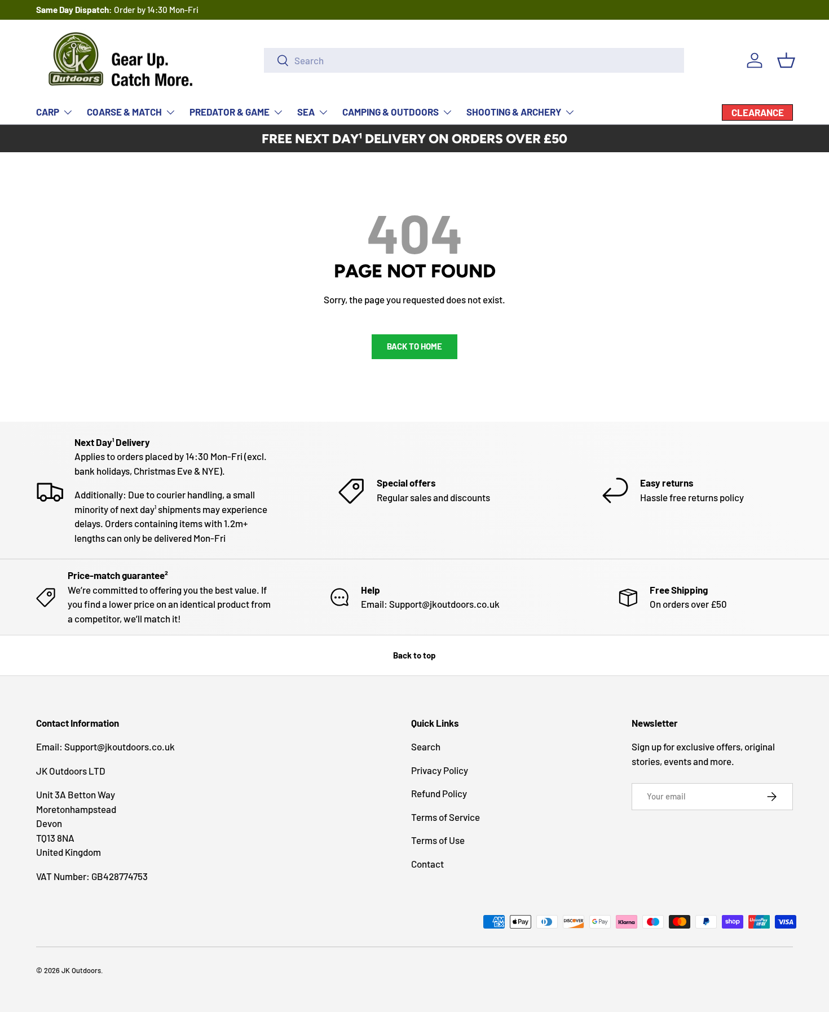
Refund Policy (439, 793)
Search (425, 746)
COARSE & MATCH (124, 111)
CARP (47, 111)
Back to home (414, 346)
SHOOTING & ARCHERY (513, 111)
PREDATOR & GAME (229, 111)
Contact (427, 863)
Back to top (414, 655)
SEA (306, 111)
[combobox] (474, 60)
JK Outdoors (81, 970)
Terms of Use (438, 840)
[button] (786, 60)
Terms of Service (445, 817)
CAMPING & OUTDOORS (390, 111)
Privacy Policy (439, 770)
